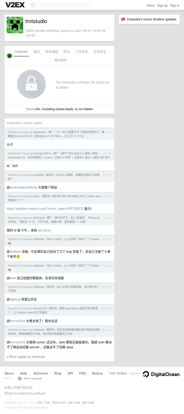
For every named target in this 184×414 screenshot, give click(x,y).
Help (23, 373)
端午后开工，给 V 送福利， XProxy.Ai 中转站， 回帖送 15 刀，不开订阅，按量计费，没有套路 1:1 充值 (54, 219)
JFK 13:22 (88, 402)
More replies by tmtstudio (27, 356)
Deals (30, 109)
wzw (13, 278)
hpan (36, 196)
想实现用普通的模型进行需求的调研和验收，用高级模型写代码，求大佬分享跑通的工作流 (54, 331)
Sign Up (162, 5)
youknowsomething (23, 187)
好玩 (67, 51)
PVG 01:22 (58, 402)
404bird (15, 251)
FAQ (82, 373)
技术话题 (51, 51)
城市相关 (60, 60)
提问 (36, 51)
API (70, 373)
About (9, 373)
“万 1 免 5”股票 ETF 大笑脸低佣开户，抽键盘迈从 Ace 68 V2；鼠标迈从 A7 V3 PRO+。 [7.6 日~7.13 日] (56, 134)
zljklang (15, 299)
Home (151, 5)
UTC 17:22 (43, 402)
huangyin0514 (42, 153)
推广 (51, 132)
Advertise (40, 373)
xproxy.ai (44, 230)
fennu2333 (40, 308)
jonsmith (38, 175)
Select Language (32, 378)
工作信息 (81, 51)
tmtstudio (21, 51)
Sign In (175, 5)
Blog (57, 373)
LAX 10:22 (73, 402)
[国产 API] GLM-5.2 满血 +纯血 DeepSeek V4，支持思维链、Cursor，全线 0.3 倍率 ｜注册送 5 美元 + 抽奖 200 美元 (59, 155)
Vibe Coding (54, 239)
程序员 (50, 175)
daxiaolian (39, 132)
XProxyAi (39, 217)
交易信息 (100, 51)
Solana (97, 373)
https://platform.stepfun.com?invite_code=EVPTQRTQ (45, 208)
